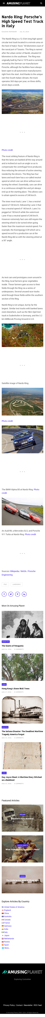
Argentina (5, 641)
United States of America (14, 907)
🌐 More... (6, 948)
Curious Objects (22, 845)
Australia (7, 916)
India (6, 929)
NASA (23, 571)
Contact (19, 1005)
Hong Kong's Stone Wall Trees (15, 688)
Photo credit (7, 150)
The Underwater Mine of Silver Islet (22, 880)
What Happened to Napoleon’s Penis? (23, 849)
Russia (7, 942)
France (7, 923)
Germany (8, 926)
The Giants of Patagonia (12, 646)
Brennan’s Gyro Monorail (22, 818)
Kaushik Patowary (9, 31)
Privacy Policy (9, 1005)
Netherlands (9, 938)
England (22, 814)
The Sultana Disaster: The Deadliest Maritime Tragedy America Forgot (22, 732)
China (4, 684)
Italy (5, 584)
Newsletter (28, 1005)
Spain (6, 945)
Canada (22, 876)
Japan (6, 935)
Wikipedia (14, 571)
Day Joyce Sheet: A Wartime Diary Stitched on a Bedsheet (22, 778)
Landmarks (17, 584)
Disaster (5, 727)
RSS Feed (38, 1005)
